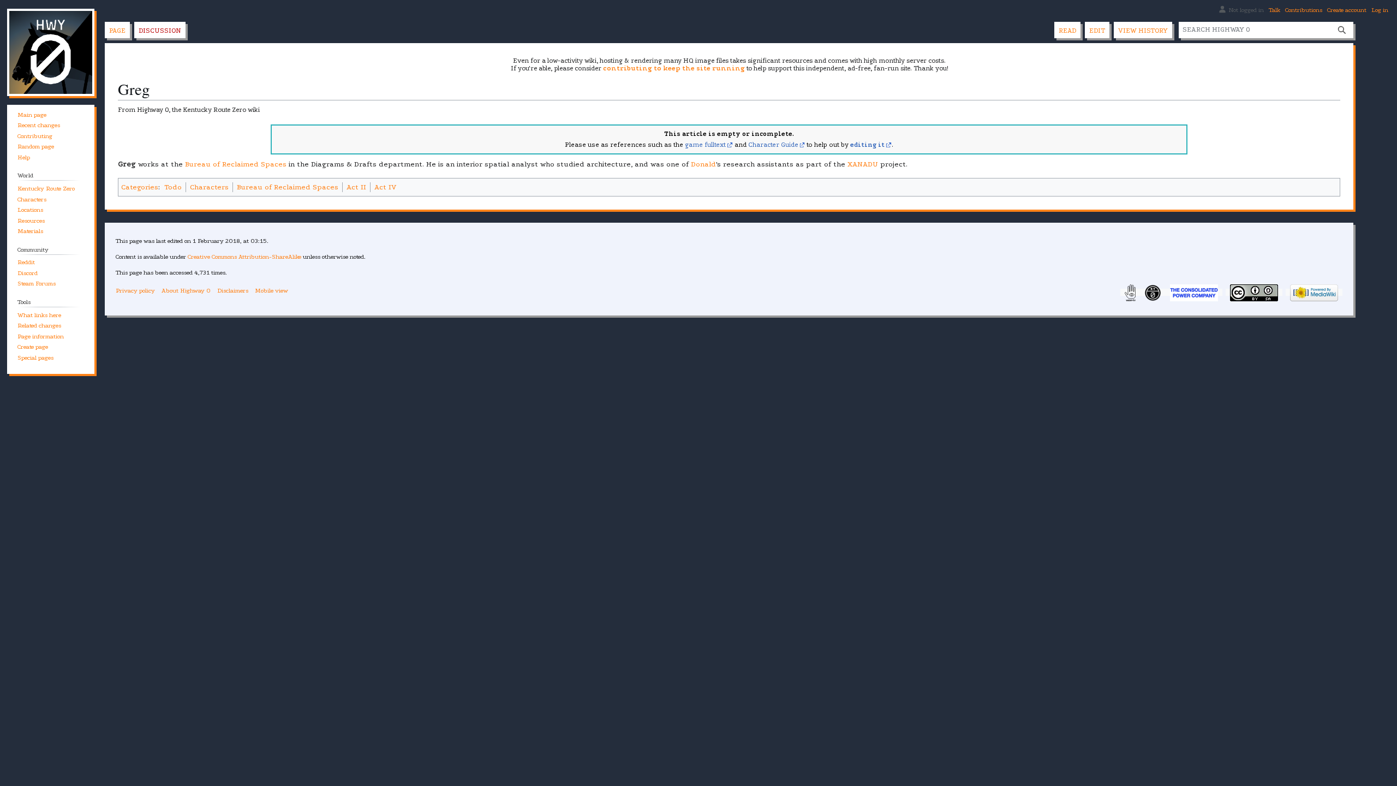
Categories (139, 187)
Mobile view (271, 290)
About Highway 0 (186, 290)
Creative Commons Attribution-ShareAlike (244, 256)
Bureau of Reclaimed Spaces (235, 164)
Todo (173, 187)
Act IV (385, 187)
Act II (356, 187)
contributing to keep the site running (674, 68)
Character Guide (773, 144)
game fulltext (705, 144)
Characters (209, 187)
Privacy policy (135, 290)
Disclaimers (232, 290)
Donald (703, 164)
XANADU (862, 164)
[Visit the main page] (50, 52)
